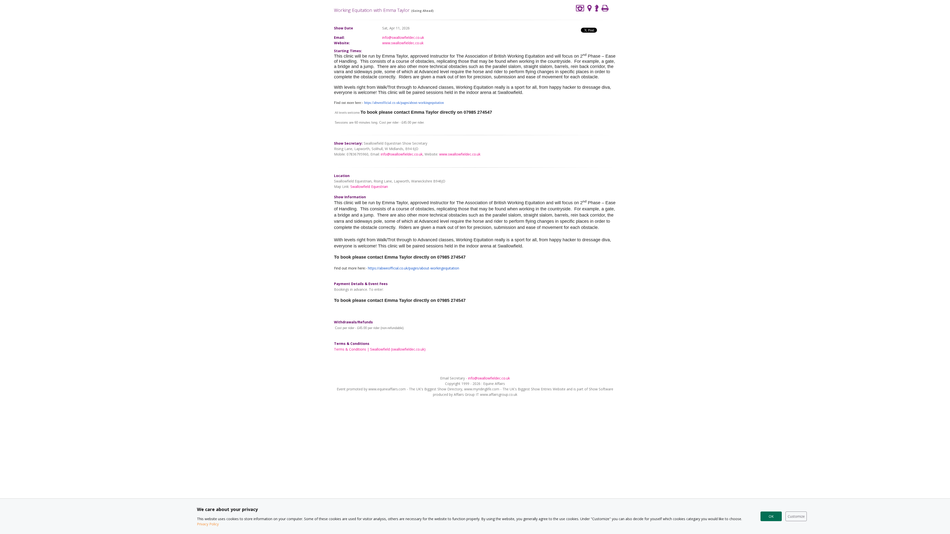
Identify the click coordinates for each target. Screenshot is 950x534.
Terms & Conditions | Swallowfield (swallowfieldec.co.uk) (380, 349)
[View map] (589, 8)
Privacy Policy (208, 524)
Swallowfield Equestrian (369, 186)
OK (771, 516)
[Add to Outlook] (580, 8)
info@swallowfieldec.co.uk (403, 37)
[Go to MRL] (596, 7)
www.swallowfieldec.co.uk (403, 43)
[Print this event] (605, 8)
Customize (796, 516)
